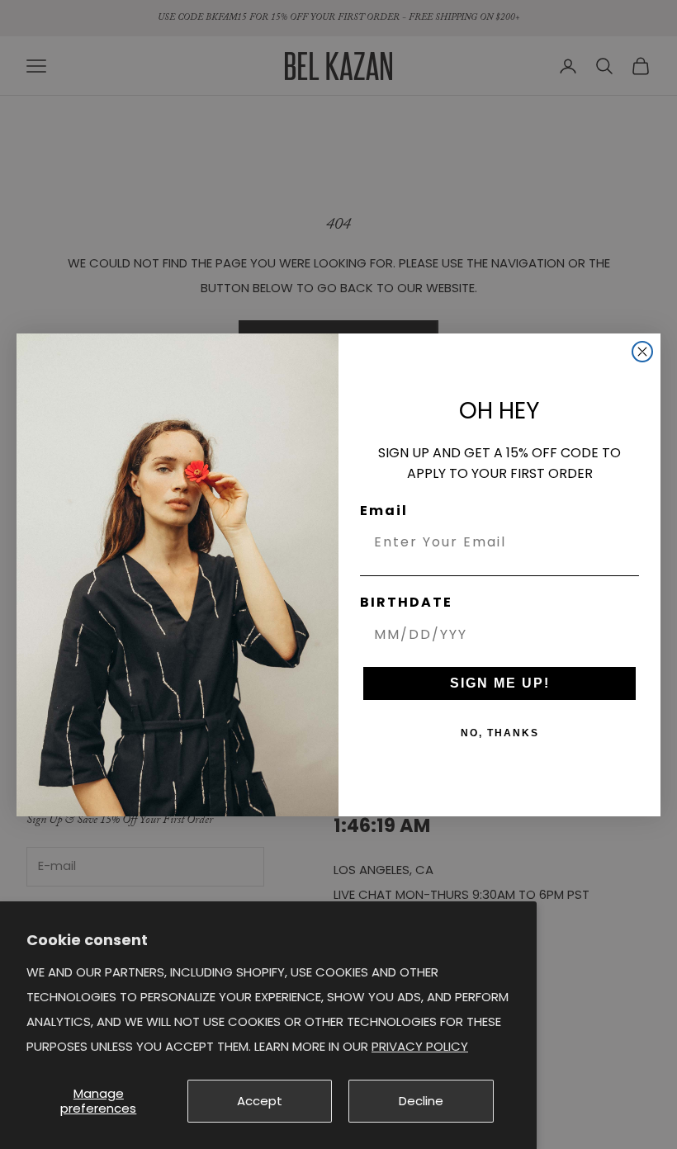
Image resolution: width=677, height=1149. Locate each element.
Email (384, 510)
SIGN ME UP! (500, 683)
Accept (259, 1100)
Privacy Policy (420, 1046)
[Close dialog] (642, 352)
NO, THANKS (500, 733)
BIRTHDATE (406, 602)
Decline (421, 1100)
